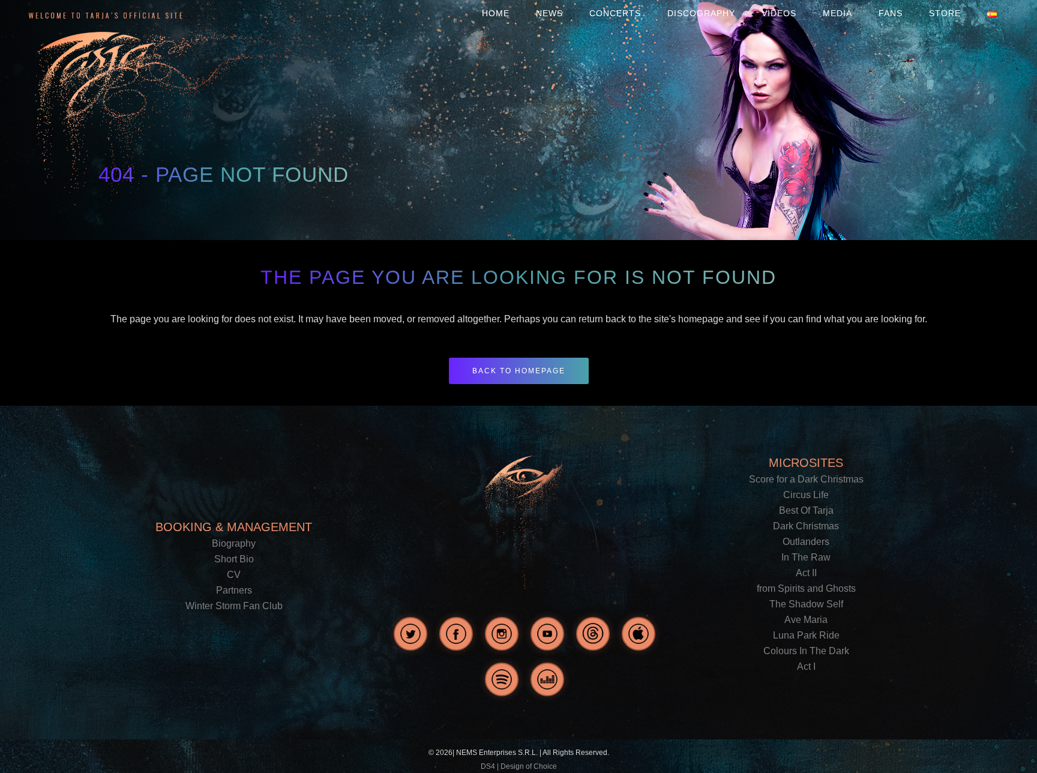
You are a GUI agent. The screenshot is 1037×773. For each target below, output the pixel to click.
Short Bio (234, 559)
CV (234, 575)
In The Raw (806, 557)
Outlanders (806, 542)
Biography (234, 543)
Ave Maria (806, 620)
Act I (806, 666)
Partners (234, 590)
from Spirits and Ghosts (806, 588)
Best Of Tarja (806, 510)
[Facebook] (456, 634)
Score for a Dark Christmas (806, 479)
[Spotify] (501, 679)
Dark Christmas (806, 526)
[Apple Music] (638, 634)
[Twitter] (410, 634)
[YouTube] (547, 634)
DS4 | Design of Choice (519, 766)
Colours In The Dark (806, 651)
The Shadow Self (806, 604)
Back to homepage (518, 371)
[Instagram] (501, 634)
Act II (806, 573)
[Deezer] (547, 679)
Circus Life (806, 495)
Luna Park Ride (806, 635)
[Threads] (593, 634)
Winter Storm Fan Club (234, 606)
